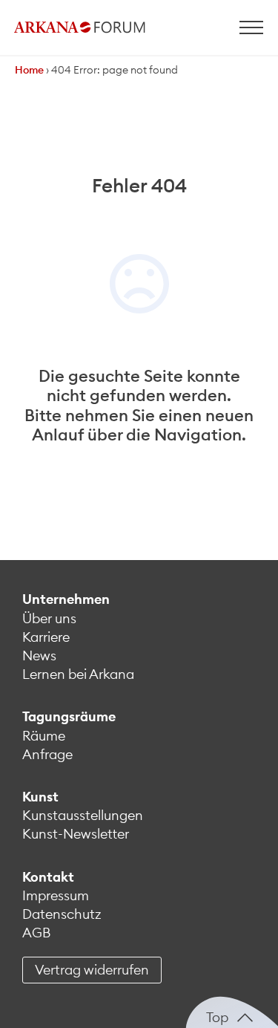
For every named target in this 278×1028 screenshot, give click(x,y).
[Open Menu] (251, 27)
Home (29, 70)
